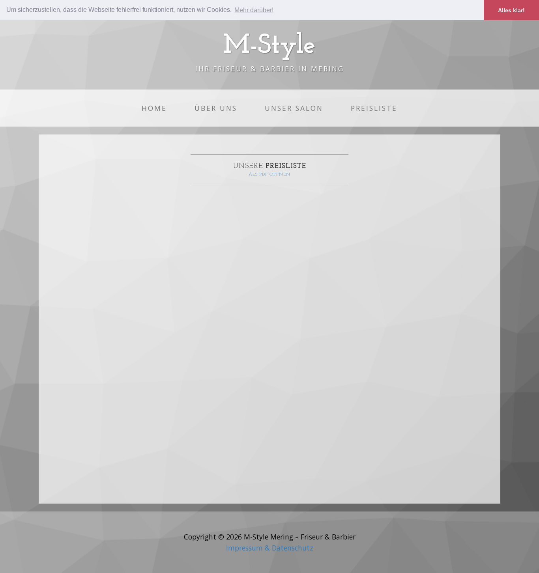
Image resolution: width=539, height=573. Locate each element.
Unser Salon (294, 108)
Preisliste (374, 108)
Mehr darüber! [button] (253, 10)
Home (154, 108)
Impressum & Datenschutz (269, 547)
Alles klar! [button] (511, 10)
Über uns (216, 108)
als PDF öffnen (269, 174)
